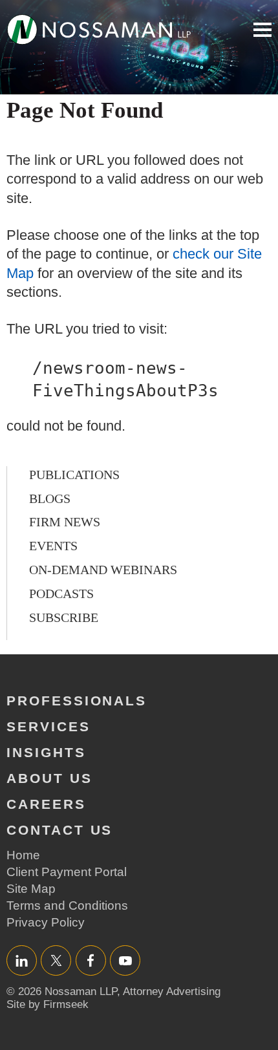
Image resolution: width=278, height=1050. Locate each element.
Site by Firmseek (47, 1004)
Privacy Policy (45, 922)
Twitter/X (56, 960)
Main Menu (262, 30)
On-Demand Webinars (103, 569)
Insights (46, 752)
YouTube (125, 960)
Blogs (49, 498)
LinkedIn (21, 960)
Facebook (91, 960)
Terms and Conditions (67, 905)
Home (23, 855)
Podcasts (61, 593)
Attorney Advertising (171, 991)
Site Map (31, 888)
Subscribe (63, 617)
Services (48, 726)
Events (53, 546)
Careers (46, 804)
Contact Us (59, 829)
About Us (49, 778)
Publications (74, 474)
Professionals (76, 700)
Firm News (64, 522)
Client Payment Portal (66, 872)
